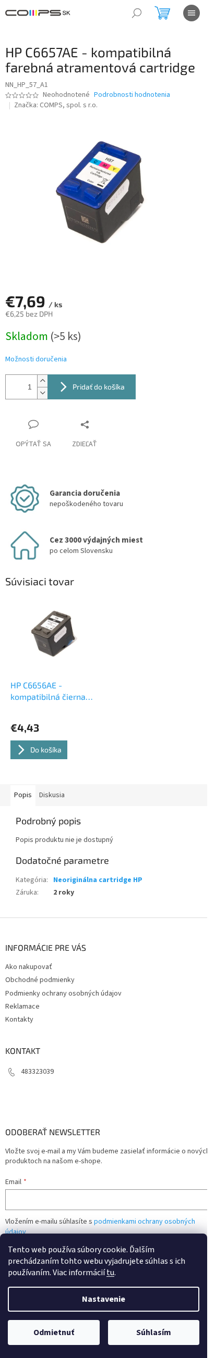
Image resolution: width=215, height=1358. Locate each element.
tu (110, 1272)
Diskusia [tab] (52, 795)
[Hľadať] (136, 13)
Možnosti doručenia (36, 359)
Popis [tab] (23, 795)
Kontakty (19, 1019)
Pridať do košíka (99, 386)
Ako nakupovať (28, 967)
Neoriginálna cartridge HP (97, 880)
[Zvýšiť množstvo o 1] (42, 381)
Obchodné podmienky (40, 980)
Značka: (56, 105)
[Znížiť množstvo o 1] (42, 393)
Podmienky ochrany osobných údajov (63, 993)
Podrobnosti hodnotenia (132, 95)
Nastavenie (103, 1299)
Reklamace (22, 1006)
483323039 (37, 1071)
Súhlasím (153, 1332)
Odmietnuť (53, 1332)
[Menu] (191, 13)
